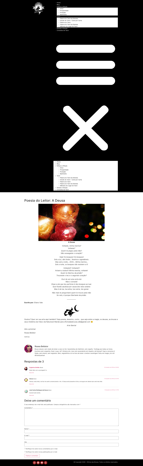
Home (58, 2)
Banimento (63, 14)
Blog (58, 4)
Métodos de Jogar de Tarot (68, 26)
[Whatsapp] (45, 462)
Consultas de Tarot (63, 30)
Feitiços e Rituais (62, 6)
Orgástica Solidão (34, 367)
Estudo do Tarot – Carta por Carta (71, 20)
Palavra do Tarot (65, 22)
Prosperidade (64, 10)
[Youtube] (42, 462)
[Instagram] (34, 462)
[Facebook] (38, 462)
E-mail (26, 435)
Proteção (63, 12)
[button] (85, 96)
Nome (26, 428)
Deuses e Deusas (62, 28)
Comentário (28, 407)
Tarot (58, 16)
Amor (61, 8)
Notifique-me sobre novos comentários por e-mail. (42, 448)
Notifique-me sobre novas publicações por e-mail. (41, 452)
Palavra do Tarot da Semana (69, 18)
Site (25, 442)
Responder (31, 372)
